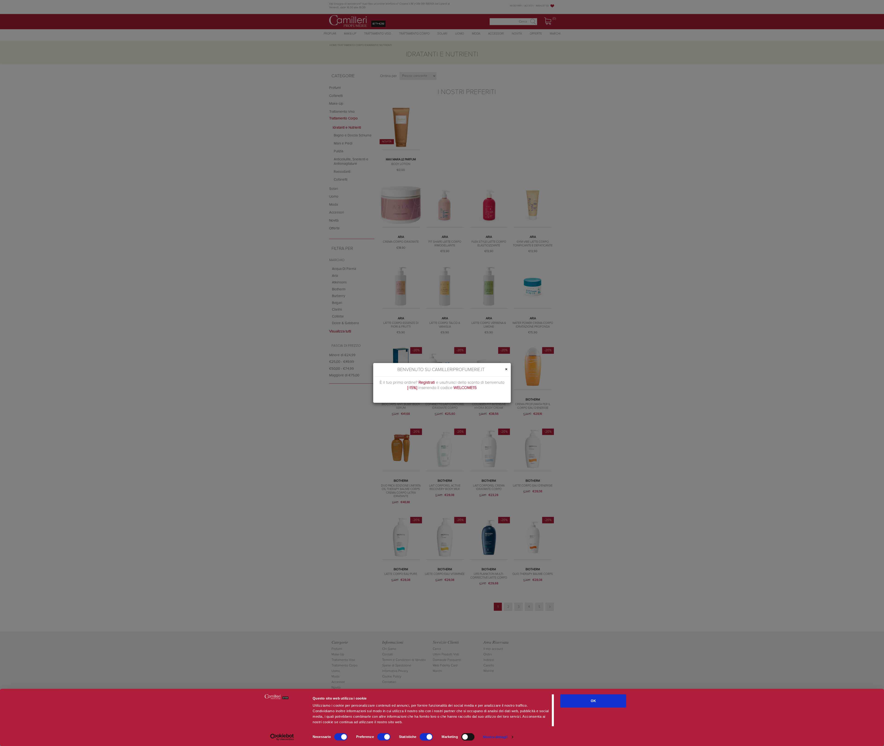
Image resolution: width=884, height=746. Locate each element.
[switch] (383, 736)
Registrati (427, 382)
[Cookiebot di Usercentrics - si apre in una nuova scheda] (282, 737)
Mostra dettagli (495, 737)
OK (593, 701)
